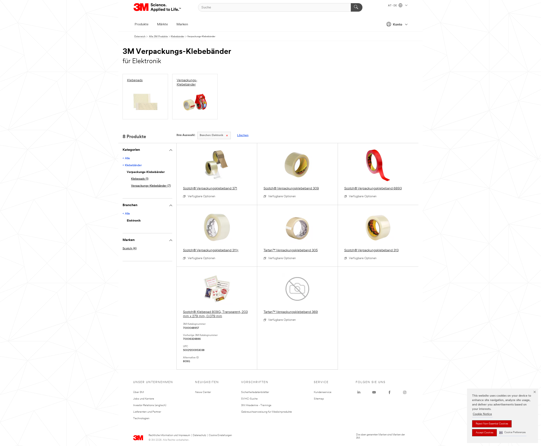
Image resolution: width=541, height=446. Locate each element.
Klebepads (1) (139, 179)
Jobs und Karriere (143, 398)
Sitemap (319, 398)
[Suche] (356, 7)
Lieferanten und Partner (147, 412)
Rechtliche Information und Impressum (169, 435)
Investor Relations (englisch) (149, 405)
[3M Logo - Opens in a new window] (158, 7)
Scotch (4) (130, 248)
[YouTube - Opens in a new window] (374, 392)
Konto (397, 24)
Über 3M (138, 392)
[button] (512, 432)
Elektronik (211, 135)
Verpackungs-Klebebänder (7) (151, 186)
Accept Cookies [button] (484, 432)
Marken (182, 24)
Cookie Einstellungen (220, 435)
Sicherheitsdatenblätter (255, 392)
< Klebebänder (132, 165)
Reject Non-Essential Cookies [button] (492, 424)
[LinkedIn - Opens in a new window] (359, 392)
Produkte (142, 24)
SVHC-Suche (249, 398)
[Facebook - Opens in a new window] (389, 392)
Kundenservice (322, 392)
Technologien (141, 418)
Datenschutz (199, 435)
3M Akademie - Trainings (256, 405)
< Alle (126, 158)
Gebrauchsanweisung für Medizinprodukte (266, 412)
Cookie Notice (482, 414)
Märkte (162, 24)
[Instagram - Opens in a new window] (405, 392)
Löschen (243, 135)
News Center (203, 392)
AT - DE (393, 5)
